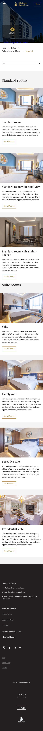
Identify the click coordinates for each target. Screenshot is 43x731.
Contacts (5, 625)
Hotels (13, 48)
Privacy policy (6, 663)
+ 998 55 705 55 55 (9, 583)
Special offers (7, 614)
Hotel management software (15, 42)
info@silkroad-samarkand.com (13, 588)
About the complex (9, 608)
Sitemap (4, 667)
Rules (3, 658)
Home (4, 48)
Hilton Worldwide (8, 637)
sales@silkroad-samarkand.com (13, 592)
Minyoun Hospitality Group (11, 631)
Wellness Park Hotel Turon (11, 51)
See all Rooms (9, 141)
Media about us (7, 620)
